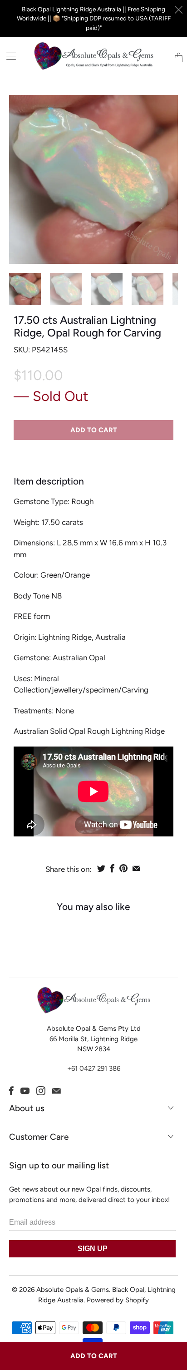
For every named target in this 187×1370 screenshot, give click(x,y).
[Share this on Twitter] (101, 868)
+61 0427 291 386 (93, 1068)
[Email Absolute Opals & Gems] (56, 1090)
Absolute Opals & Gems (72, 1290)
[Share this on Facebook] (112, 868)
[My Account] (8, 56)
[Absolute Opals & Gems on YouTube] (25, 1090)
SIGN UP (93, 1248)
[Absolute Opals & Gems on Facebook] (11, 1090)
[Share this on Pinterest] (123, 868)
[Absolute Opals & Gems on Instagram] (40, 1090)
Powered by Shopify (118, 1300)
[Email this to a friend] (136, 868)
